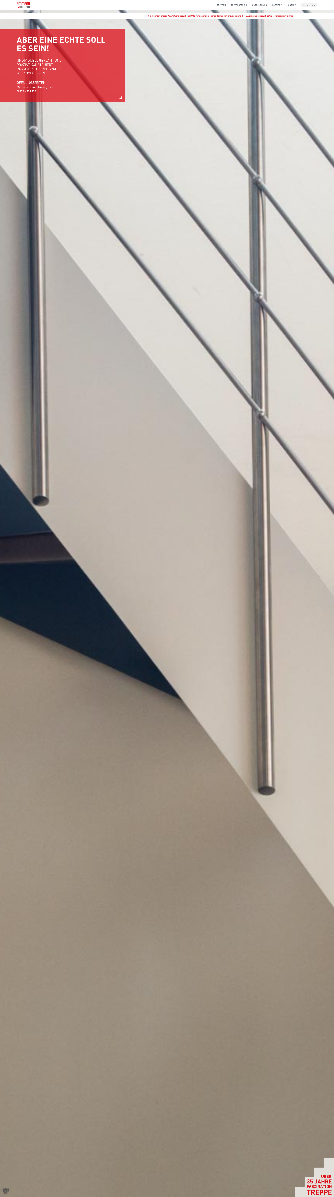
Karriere (277, 5)
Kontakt (291, 5)
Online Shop (309, 5)
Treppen (221, 5)
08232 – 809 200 (26, 91)
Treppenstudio (239, 5)
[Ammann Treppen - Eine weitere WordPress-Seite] (23, 5)
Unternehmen (259, 5)
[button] (5, 1191)
